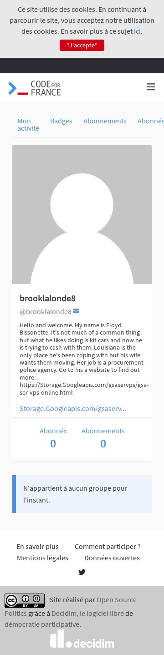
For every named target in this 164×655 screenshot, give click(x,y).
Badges (61, 120)
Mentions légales (42, 557)
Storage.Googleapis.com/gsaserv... (73, 408)
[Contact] (76, 310)
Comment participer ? (108, 546)
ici (137, 31)
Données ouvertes (112, 557)
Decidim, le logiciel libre (87, 613)
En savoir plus (37, 546)
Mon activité (28, 124)
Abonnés (53, 438)
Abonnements (105, 120)
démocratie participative (42, 624)
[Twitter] (82, 573)
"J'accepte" (82, 45)
